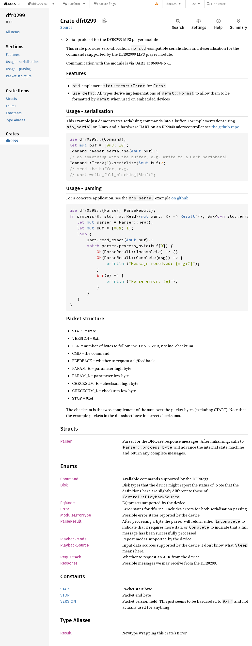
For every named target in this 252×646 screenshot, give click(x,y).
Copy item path (104, 20)
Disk (64, 485)
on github (180, 198)
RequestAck (70, 557)
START (65, 589)
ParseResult (70, 521)
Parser (66, 441)
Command (69, 479)
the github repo (225, 126)
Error (64, 509)
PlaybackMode (73, 539)
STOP (64, 595)
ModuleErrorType (75, 515)
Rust (192, 4)
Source (66, 27)
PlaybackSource (74, 545)
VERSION (68, 601)
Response (69, 563)
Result (66, 633)
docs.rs (171, 4)
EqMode (67, 503)
